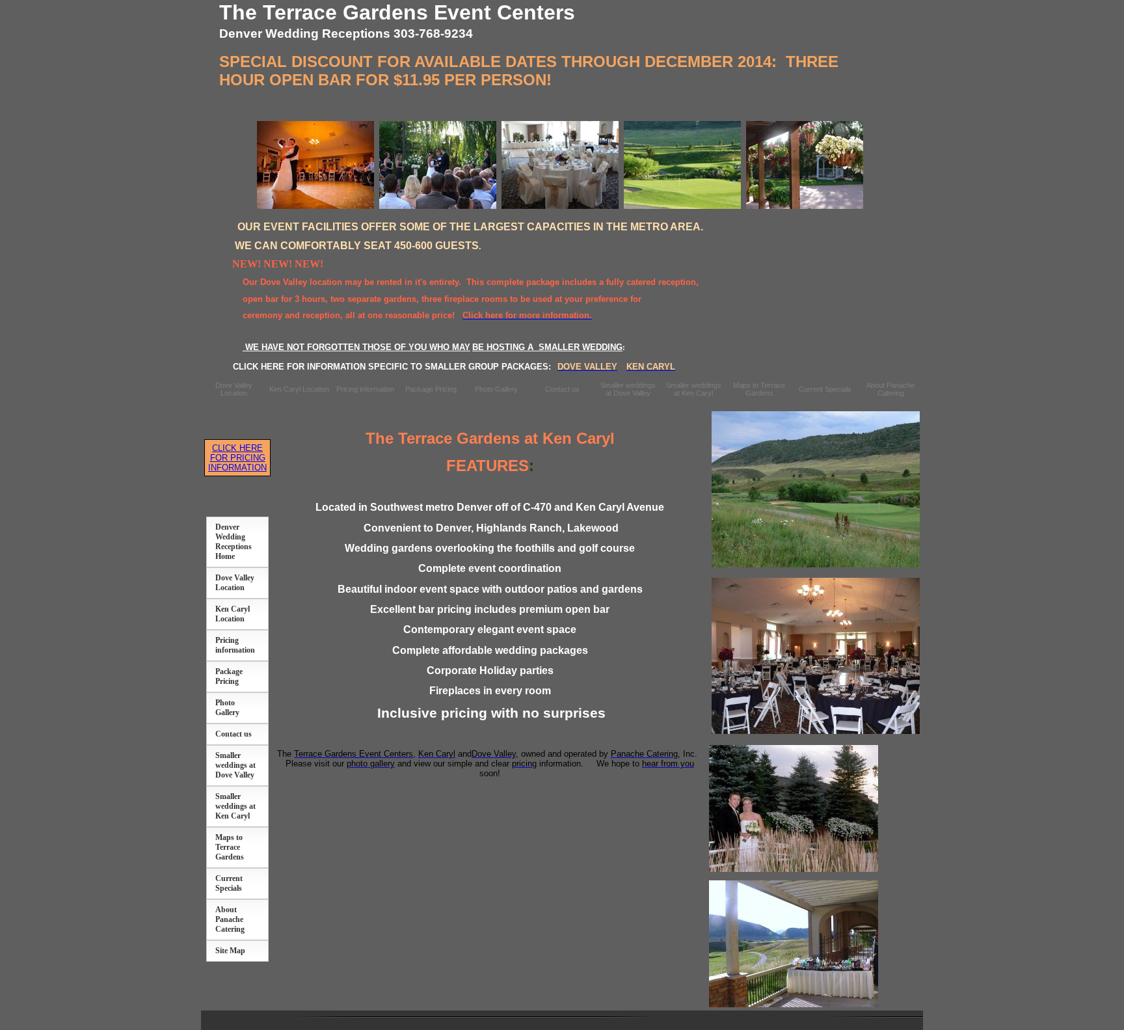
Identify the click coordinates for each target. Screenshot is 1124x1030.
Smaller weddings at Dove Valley (628, 389)
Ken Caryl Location (299, 389)
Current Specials (825, 389)
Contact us (562, 389)
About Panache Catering (890, 389)
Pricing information (365, 389)
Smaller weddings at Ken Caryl (693, 389)
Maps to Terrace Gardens (759, 389)
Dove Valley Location (233, 389)
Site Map (230, 950)
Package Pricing (431, 389)
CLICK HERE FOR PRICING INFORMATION (237, 457)
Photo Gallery (496, 389)
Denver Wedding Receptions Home (233, 541)
